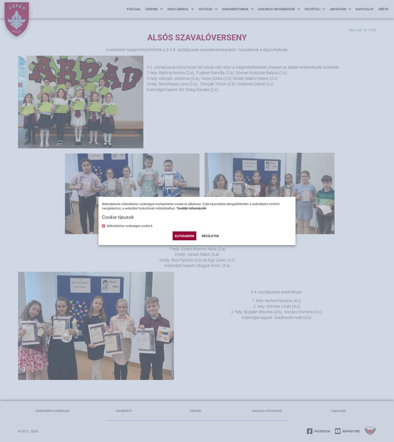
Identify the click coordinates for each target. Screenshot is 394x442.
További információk (191, 208)
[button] (210, 236)
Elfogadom (184, 236)
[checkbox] (130, 226)
